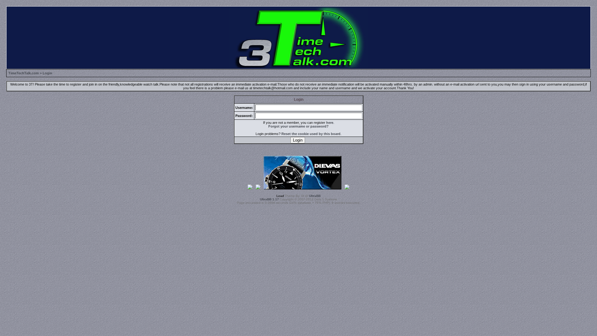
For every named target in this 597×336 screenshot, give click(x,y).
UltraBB (315, 196)
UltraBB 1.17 (269, 199)
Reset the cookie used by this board (310, 134)
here (329, 122)
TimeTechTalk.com (23, 73)
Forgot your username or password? (298, 126)
